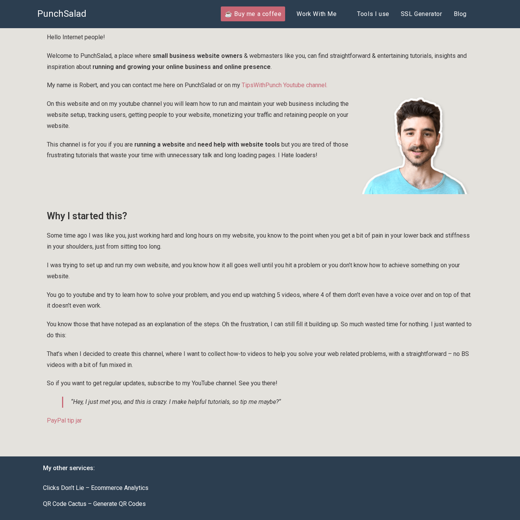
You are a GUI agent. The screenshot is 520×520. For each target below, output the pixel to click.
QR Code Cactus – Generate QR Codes (94, 503)
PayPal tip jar (64, 420)
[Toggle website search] (480, 14)
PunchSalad (61, 13)
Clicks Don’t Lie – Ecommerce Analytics (95, 487)
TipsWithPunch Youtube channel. (284, 85)
